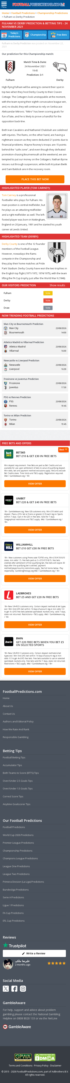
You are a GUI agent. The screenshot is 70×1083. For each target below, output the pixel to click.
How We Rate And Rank (16, 729)
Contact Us (9, 713)
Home (5, 13)
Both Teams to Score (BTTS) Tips (21, 773)
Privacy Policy (41, 1065)
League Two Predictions (16, 874)
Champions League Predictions (20, 858)
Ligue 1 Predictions (13, 905)
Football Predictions (23, 13)
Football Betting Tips (14, 757)
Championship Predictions (52, 13)
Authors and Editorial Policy (18, 721)
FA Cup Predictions (13, 913)
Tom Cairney (9, 195)
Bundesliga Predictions (16, 889)
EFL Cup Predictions (14, 920)
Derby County (9, 244)
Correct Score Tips (13, 796)
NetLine (52, 1018)
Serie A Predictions (13, 897)
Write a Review (35, 953)
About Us (8, 706)
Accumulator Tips (12, 765)
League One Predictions (16, 866)
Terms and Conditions (20, 1065)
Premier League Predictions (18, 842)
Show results (57, 285)
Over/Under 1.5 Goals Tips (18, 788)
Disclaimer (55, 1065)
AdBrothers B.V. (60, 1071)
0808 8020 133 (26, 1018)
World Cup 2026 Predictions (18, 835)
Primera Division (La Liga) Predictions (23, 881)
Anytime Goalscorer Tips (16, 804)
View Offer (35, 483)
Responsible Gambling (15, 737)
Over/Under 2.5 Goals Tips (18, 780)
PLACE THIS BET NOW (35, 179)
